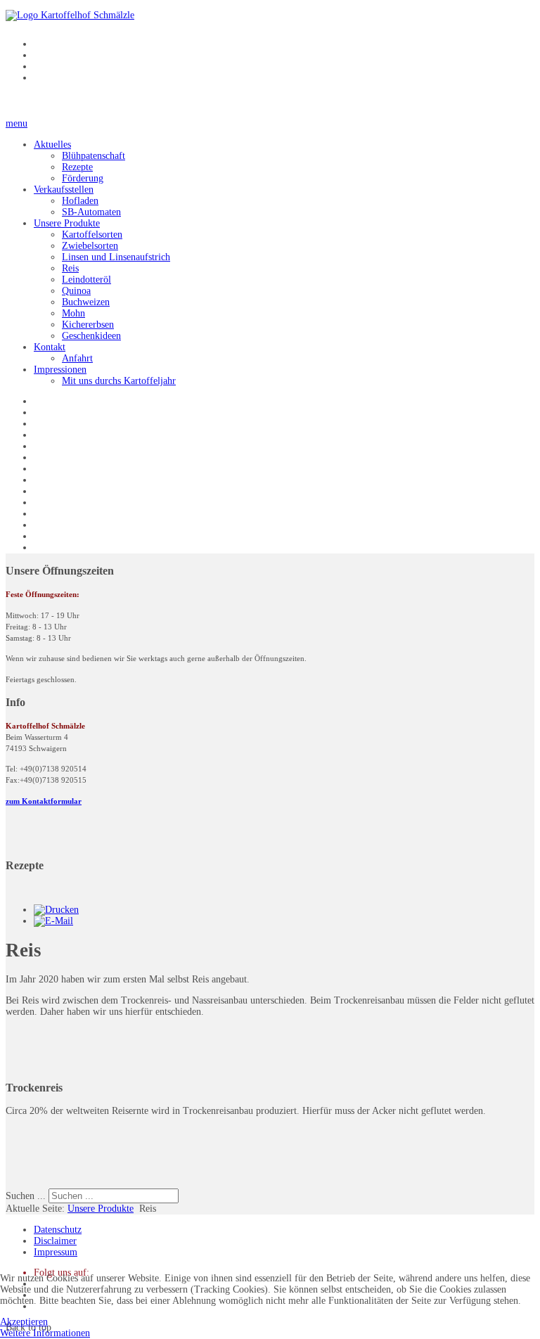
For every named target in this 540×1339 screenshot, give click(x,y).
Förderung (82, 178)
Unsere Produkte (67, 223)
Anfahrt (77, 358)
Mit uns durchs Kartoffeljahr (119, 381)
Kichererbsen (88, 324)
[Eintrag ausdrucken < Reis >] (56, 909)
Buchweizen (86, 302)
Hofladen (80, 201)
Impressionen (60, 369)
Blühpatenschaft (93, 155)
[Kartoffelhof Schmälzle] (70, 15)
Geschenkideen (91, 336)
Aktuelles (52, 144)
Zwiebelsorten (90, 246)
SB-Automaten (91, 212)
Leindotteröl (86, 279)
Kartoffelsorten (92, 234)
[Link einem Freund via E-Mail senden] (53, 921)
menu (16, 123)
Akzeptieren (24, 1321)
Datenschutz (58, 1229)
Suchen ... (26, 1196)
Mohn (73, 313)
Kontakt (49, 347)
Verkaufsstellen (64, 189)
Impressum (55, 1252)
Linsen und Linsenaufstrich (116, 257)
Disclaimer (55, 1241)
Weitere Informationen (45, 1333)
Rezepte (77, 167)
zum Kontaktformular (44, 801)
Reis (70, 268)
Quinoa (76, 291)
